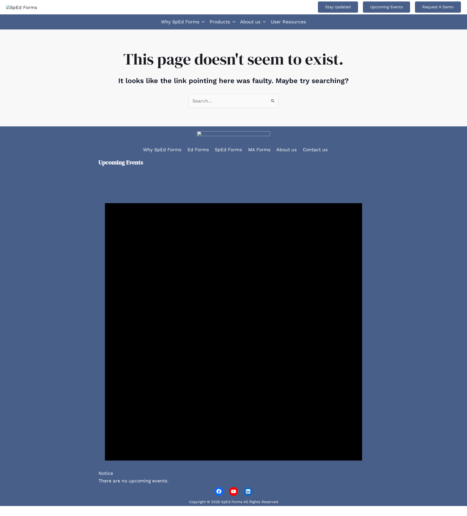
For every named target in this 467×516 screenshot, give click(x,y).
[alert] (233, 328)
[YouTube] (233, 491)
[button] (338, 7)
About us (286, 149)
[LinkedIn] (248, 491)
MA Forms (259, 149)
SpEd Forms (228, 149)
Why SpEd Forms (162, 149)
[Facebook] (219, 491)
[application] (202, 22)
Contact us (315, 149)
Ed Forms (198, 149)
